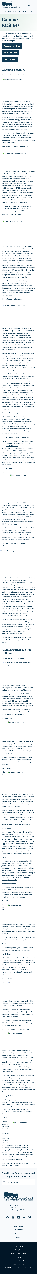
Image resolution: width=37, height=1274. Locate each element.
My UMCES (18, 1230)
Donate (30, 12)
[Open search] (29, 5)
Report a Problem (18, 1264)
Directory (7, 12)
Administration (10, 53)
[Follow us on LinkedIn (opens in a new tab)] (18, 1217)
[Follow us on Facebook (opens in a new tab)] (7, 1217)
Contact (22, 12)
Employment (18, 1226)
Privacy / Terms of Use (18, 1253)
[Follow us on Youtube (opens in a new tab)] (24, 1217)
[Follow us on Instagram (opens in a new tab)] (13, 1217)
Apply (15, 12)
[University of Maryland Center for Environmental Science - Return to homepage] (18, 1196)
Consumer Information (18, 1261)
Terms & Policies (18, 1246)
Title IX (18, 1257)
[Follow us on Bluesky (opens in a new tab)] (29, 1217)
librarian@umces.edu (9, 880)
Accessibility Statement (18, 1250)
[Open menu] (33, 5)
